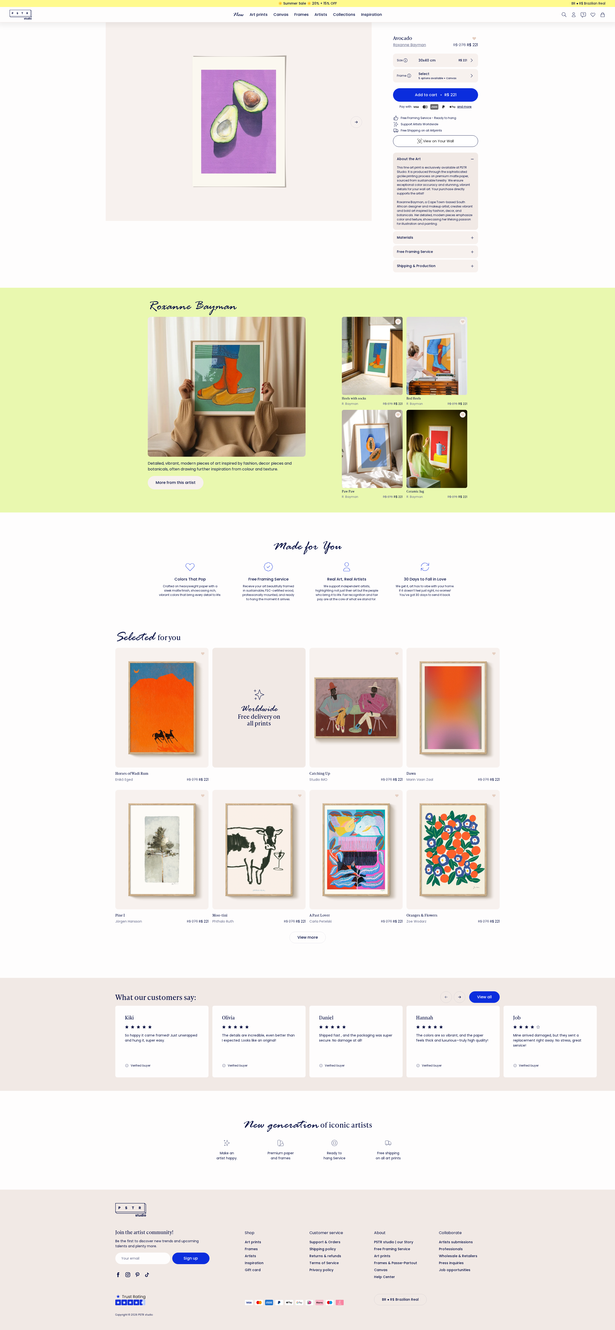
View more (307, 937)
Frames (301, 14)
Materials (405, 237)
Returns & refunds (325, 1256)
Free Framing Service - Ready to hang (428, 118)
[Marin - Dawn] (453, 707)
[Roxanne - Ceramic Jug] (436, 449)
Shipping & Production (416, 265)
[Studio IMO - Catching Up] (356, 707)
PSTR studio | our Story (393, 1242)
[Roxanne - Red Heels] (436, 356)
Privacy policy (321, 1270)
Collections (344, 14)
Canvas (281, 14)
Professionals (451, 1249)
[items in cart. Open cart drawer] (602, 14)
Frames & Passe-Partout (395, 1263)
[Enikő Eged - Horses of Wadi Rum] (162, 707)
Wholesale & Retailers (458, 1256)
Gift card (253, 1270)
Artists (320, 14)
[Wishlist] (593, 14)
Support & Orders (324, 1242)
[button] (435, 60)
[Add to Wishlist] (473, 38)
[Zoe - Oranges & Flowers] (453, 849)
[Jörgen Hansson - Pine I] (162, 849)
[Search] (564, 14)
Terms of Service (324, 1263)
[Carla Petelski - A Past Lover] (356, 849)
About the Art (409, 158)
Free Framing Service (415, 251)
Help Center (384, 1276)
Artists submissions (456, 1242)
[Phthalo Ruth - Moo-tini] (259, 849)
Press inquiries (451, 1263)
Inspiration (371, 14)
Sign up (191, 1258)
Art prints (259, 14)
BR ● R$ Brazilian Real (588, 3)
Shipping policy (322, 1249)
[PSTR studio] (21, 14)
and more (464, 107)
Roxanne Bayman (409, 45)
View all (484, 997)
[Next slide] (356, 122)
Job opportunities (454, 1270)
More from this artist (176, 482)
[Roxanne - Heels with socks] (372, 356)
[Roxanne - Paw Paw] (372, 449)
